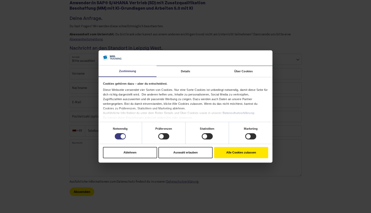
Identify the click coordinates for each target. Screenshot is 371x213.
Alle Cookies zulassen (241, 152)
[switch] (163, 136)
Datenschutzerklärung (238, 113)
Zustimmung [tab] (127, 71)
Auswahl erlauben (185, 152)
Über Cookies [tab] (243, 71)
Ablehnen (129, 152)
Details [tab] (185, 71)
